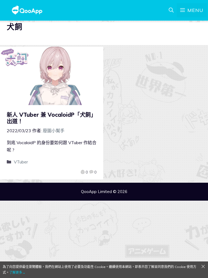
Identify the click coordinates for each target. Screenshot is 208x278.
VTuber (21, 162)
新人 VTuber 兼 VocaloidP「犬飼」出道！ (51, 118)
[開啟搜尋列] (171, 10)
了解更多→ (17, 272)
